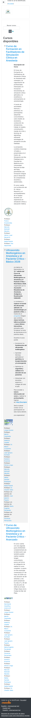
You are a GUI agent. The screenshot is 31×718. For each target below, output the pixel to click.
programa (17, 316)
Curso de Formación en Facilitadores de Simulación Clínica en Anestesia (15, 53)
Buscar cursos (11, 25)
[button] (13, 31)
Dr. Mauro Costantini (8, 446)
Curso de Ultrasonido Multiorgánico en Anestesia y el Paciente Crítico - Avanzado (16, 532)
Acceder (10, 4)
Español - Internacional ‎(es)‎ (10, 706)
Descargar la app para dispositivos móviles (15, 715)
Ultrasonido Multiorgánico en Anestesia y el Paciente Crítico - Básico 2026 (16, 256)
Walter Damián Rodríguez (7, 479)
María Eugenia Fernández (8, 508)
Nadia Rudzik (8, 241)
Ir (10, 31)
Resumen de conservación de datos (13, 713)
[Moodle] (6, 702)
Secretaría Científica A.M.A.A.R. (7, 606)
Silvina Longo (8, 465)
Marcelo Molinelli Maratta (7, 229)
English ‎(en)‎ (6, 708)
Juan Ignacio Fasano (8, 498)
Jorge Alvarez (8, 430)
